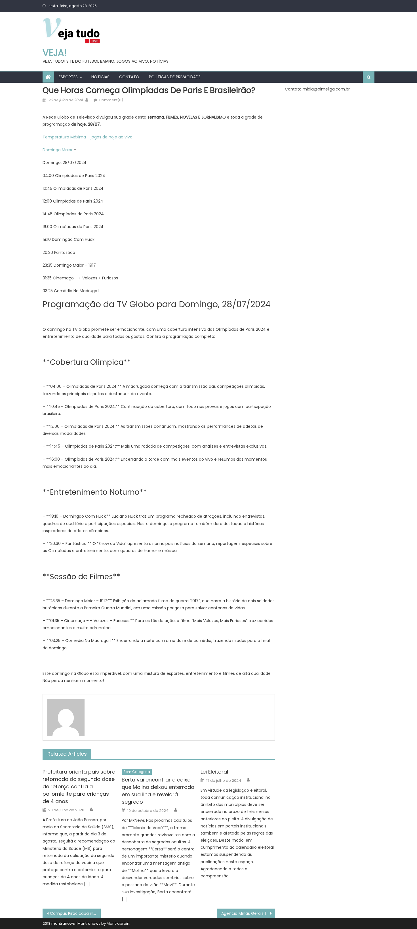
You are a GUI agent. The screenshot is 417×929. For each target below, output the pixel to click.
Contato (129, 77)
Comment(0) (111, 100)
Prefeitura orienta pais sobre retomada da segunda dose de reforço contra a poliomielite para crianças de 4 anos (79, 786)
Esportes (68, 77)
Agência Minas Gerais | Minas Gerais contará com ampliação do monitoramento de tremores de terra (248, 913)
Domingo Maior (58, 150)
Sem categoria (136, 771)
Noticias (100, 77)
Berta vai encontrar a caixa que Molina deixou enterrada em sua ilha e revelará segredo (158, 790)
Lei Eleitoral (214, 771)
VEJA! (55, 52)
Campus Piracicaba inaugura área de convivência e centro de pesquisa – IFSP (75, 913)
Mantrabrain (118, 923)
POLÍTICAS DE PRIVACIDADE (175, 77)
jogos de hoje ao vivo (111, 137)
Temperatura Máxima (64, 137)
